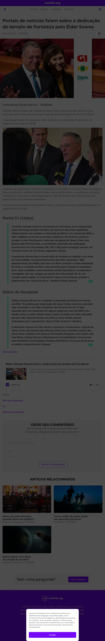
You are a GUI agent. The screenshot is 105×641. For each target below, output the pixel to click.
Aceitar (52, 635)
